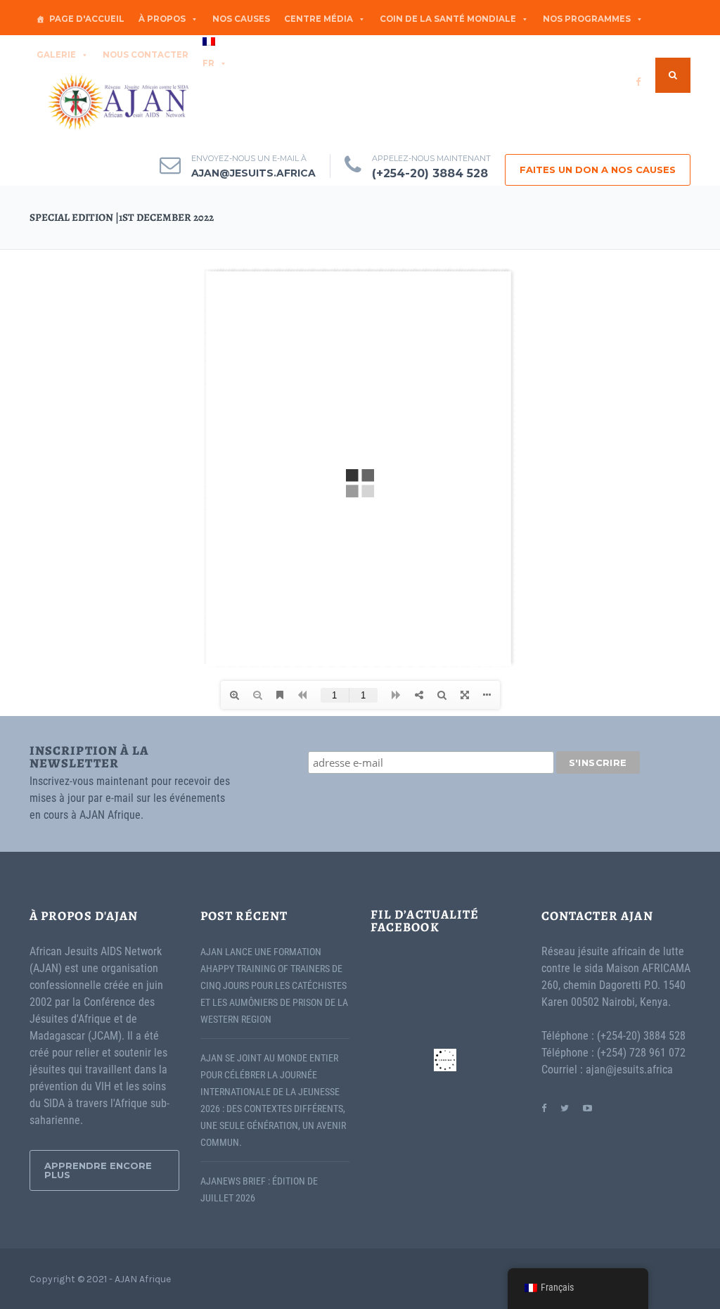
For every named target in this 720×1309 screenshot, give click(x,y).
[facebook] (637, 81)
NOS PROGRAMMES (587, 19)
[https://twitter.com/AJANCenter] (564, 1107)
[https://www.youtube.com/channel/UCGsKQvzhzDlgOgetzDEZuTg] (587, 1107)
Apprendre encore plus (98, 1170)
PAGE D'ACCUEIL (86, 19)
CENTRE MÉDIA (318, 19)
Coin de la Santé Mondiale (448, 19)
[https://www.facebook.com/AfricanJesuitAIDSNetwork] (543, 1107)
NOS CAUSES (241, 19)
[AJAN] (117, 102)
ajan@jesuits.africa (253, 173)
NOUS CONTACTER (145, 55)
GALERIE (56, 55)
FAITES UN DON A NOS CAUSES (598, 169)
